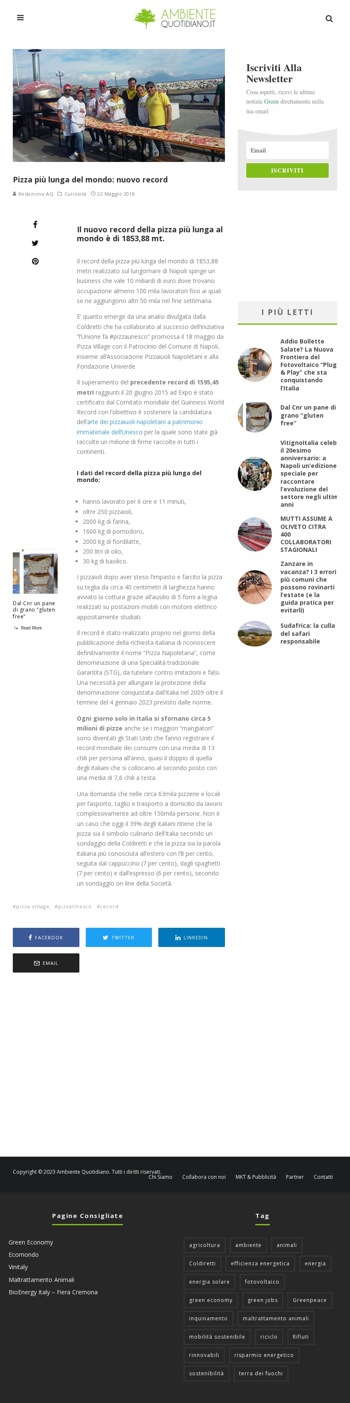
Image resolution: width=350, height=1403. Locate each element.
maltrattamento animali (276, 1318)
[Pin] (35, 261)
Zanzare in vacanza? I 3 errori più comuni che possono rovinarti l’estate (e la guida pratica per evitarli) (308, 587)
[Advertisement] (119, 1066)
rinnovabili (204, 1355)
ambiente (248, 1245)
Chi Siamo (160, 1177)
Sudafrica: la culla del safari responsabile (307, 633)
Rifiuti (301, 1336)
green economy (211, 1300)
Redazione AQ (35, 194)
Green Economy (31, 1242)
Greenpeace (310, 1300)
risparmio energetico (264, 1355)
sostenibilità (206, 1373)
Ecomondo (24, 1254)
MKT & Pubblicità (256, 1177)
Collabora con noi (204, 1177)
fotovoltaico (262, 1281)
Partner (295, 1177)
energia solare (209, 1281)
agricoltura (204, 1245)
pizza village (33, 906)
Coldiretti (202, 1263)
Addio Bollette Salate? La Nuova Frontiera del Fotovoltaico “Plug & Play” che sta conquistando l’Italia (308, 364)
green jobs (263, 1300)
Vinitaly (18, 1267)
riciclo (269, 1336)
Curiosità (75, 194)
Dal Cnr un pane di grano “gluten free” (34, 610)
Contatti (323, 1177)
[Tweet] (35, 243)
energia (315, 1263)
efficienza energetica (260, 1263)
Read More (31, 628)
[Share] (35, 224)
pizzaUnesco (75, 906)
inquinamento (208, 1318)
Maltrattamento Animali (41, 1280)
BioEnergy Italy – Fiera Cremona (53, 1292)
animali (287, 1245)
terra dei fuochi (261, 1373)
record (109, 906)
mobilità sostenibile (217, 1336)
